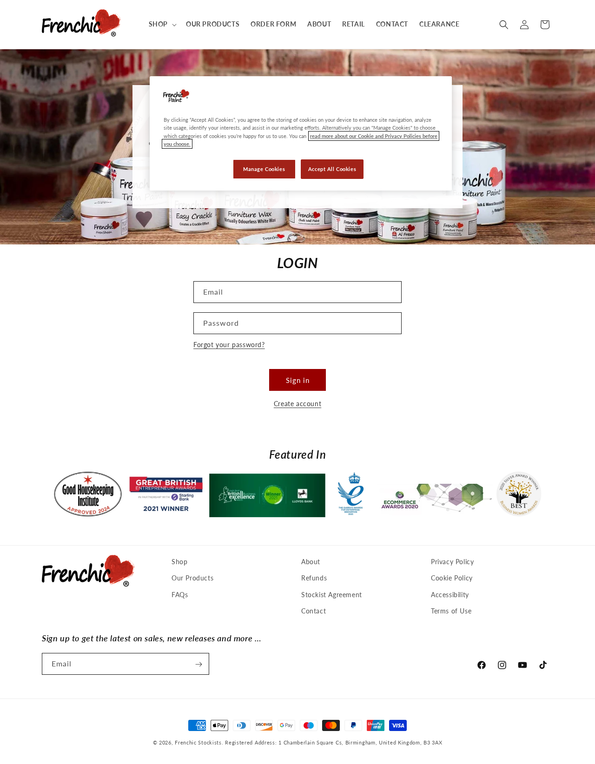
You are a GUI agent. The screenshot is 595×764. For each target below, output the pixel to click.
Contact (313, 611)
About (310, 562)
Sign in (298, 380)
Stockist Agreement (331, 595)
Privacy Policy (452, 562)
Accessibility (450, 595)
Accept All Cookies (332, 169)
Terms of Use (451, 611)
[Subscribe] (198, 664)
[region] (301, 133)
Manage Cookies (264, 169)
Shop (179, 562)
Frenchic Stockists (198, 742)
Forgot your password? (229, 345)
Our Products (192, 578)
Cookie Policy (452, 578)
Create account (297, 404)
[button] (161, 24)
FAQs (180, 595)
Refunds (314, 578)
